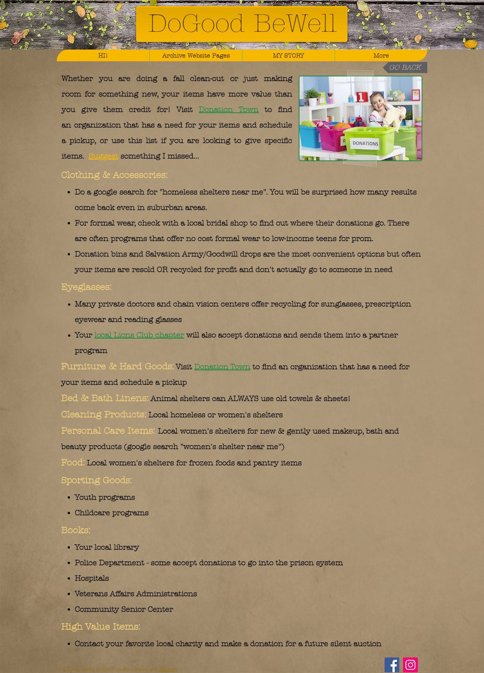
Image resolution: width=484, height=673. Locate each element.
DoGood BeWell (242, 23)
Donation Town (229, 109)
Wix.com (168, 669)
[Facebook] (392, 664)
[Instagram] (410, 664)
